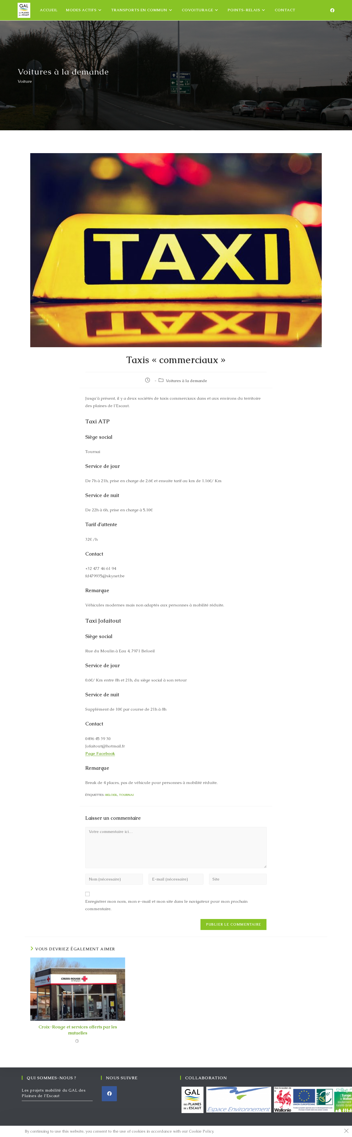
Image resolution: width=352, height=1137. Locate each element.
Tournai (126, 795)
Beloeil (111, 795)
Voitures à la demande (186, 380)
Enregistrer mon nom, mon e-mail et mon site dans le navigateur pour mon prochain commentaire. (166, 905)
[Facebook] (332, 10)
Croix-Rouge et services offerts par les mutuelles (77, 1030)
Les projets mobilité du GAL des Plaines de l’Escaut (54, 1093)
